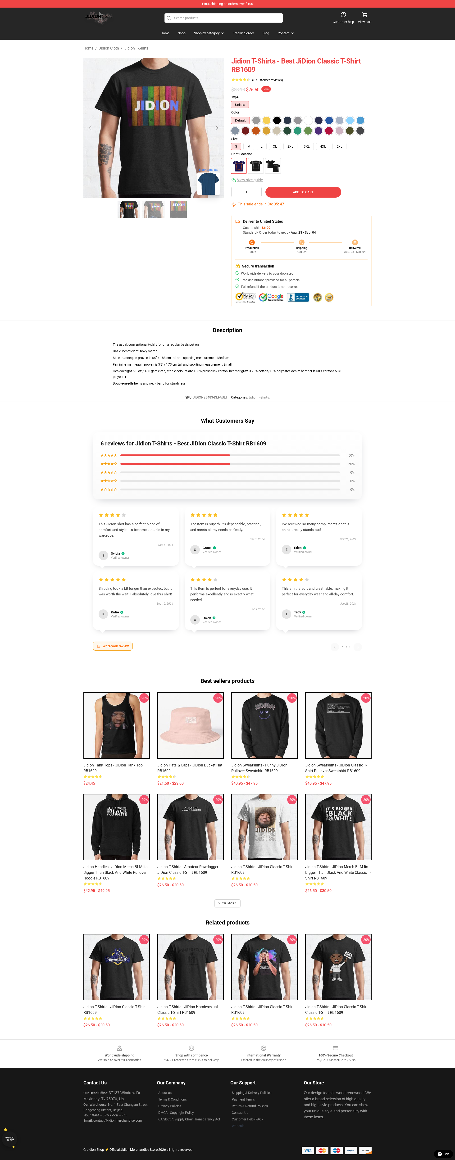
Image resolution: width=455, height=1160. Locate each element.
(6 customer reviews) (267, 80)
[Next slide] (216, 128)
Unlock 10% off (9, 1139)
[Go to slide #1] (129, 209)
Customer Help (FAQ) (247, 1119)
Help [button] (446, 1154)
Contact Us (240, 1113)
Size (234, 139)
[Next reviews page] (358, 647)
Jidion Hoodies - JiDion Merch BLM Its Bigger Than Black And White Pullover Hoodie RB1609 (115, 872)
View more (227, 903)
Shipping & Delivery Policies (251, 1093)
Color (235, 112)
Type (235, 97)
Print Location (242, 154)
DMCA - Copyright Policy (176, 1113)
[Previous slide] (91, 128)
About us (165, 1093)
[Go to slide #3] (178, 209)
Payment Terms (243, 1099)
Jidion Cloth (109, 48)
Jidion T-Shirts (136, 48)
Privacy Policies (169, 1106)
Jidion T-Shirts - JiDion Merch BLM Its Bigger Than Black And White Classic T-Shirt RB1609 (338, 872)
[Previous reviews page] (335, 647)
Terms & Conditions (172, 1099)
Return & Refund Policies (250, 1106)
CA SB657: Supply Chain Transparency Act (189, 1119)
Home (88, 48)
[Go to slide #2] (153, 209)
